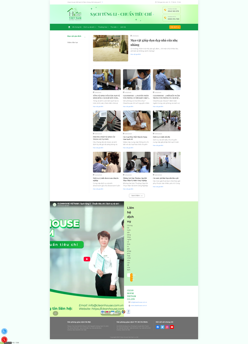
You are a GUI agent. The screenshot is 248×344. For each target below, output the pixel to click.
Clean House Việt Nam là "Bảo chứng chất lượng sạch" (84, 2)
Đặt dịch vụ (174, 27)
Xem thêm (135, 196)
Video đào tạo (72, 42)
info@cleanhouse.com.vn (139, 302)
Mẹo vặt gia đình (74, 36)
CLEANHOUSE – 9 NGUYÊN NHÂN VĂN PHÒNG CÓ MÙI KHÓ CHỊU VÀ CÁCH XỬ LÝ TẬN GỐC (136, 98)
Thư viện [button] (114, 27)
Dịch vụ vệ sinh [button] (89, 27)
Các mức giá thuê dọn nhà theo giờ (165, 178)
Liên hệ (123, 27)
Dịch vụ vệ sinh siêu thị (161, 137)
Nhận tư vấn (132, 277)
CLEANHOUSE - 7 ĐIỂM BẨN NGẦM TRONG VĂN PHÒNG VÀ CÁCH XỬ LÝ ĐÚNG (166, 98)
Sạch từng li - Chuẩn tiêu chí (121, 14)
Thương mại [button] (102, 27)
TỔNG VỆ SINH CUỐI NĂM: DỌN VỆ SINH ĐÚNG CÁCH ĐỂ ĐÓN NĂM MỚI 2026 (106, 98)
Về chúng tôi (76, 27)
